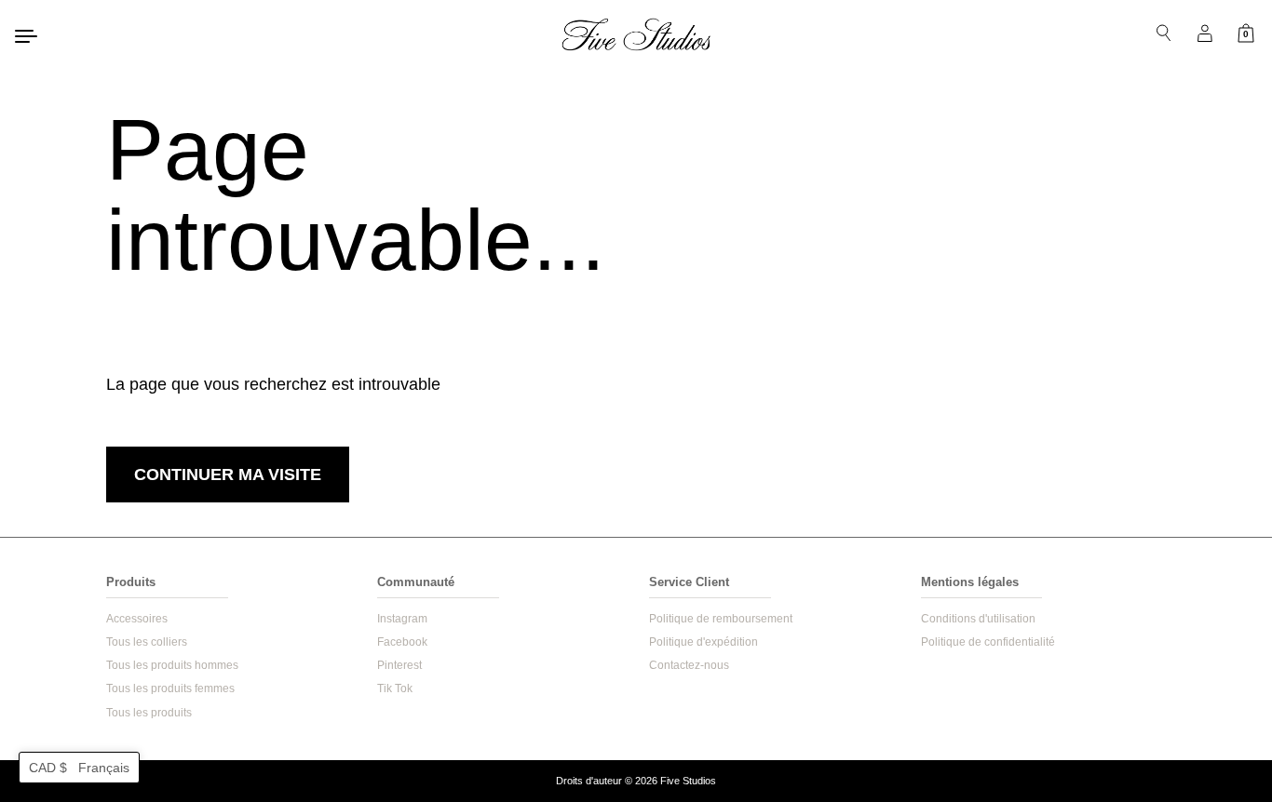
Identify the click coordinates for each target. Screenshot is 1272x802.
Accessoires (137, 618)
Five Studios (688, 780)
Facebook (402, 641)
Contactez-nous (689, 665)
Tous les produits (149, 712)
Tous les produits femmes (170, 688)
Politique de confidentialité (988, 641)
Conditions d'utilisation (978, 618)
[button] (79, 767)
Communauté (415, 582)
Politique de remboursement (720, 618)
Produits (131, 582)
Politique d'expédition (703, 641)
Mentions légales (970, 582)
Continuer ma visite (227, 474)
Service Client (689, 582)
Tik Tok (395, 688)
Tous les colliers (146, 641)
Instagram (402, 618)
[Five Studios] (636, 34)
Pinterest (399, 665)
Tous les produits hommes (172, 665)
